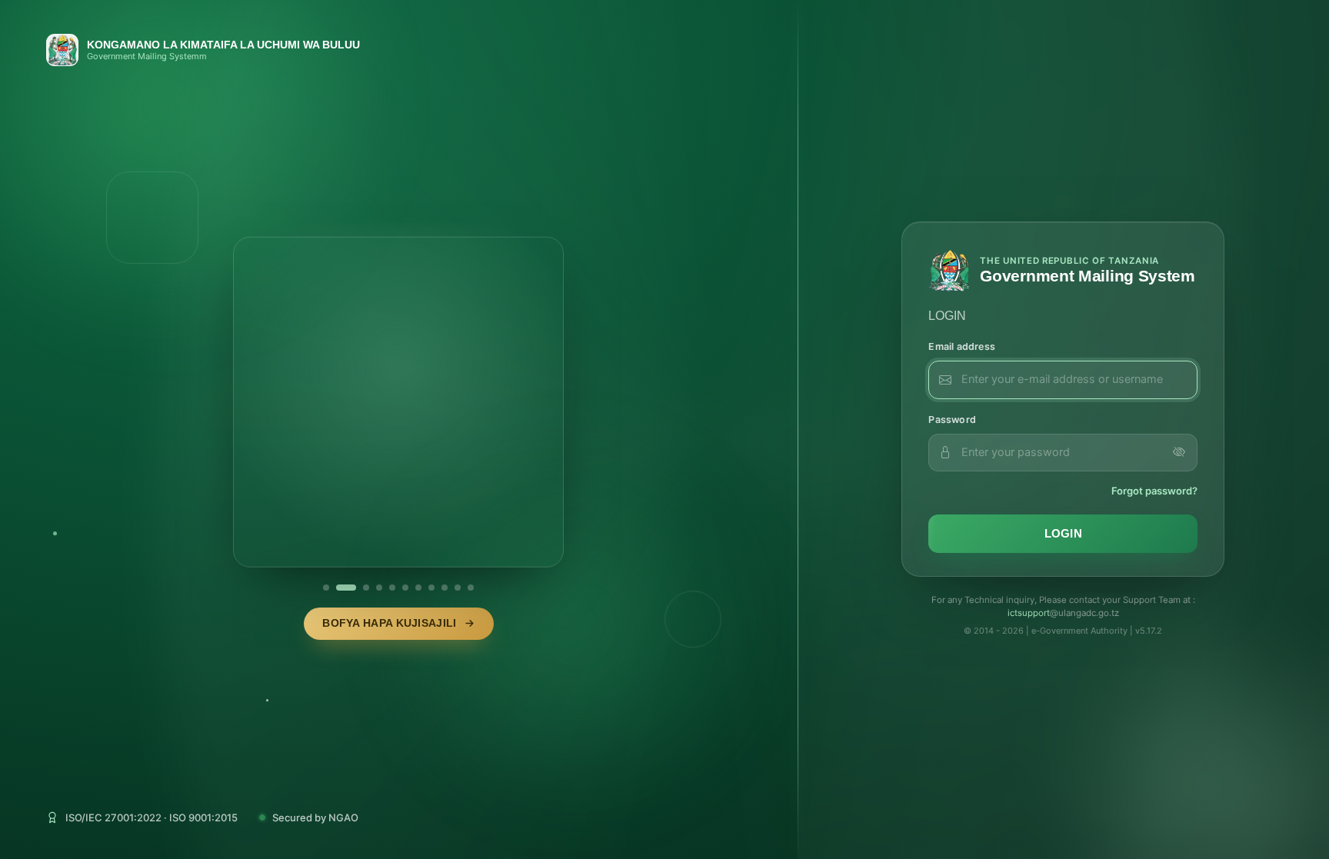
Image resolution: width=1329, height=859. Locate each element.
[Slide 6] (405, 587)
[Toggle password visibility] (1179, 452)
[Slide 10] (458, 587)
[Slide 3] (359, 587)
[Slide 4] (379, 587)
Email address (961, 346)
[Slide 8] (431, 587)
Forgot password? (1154, 490)
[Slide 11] (471, 587)
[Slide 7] (418, 587)
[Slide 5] (392, 587)
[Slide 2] (339, 587)
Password (952, 419)
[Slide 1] (326, 587)
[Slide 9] (444, 587)
